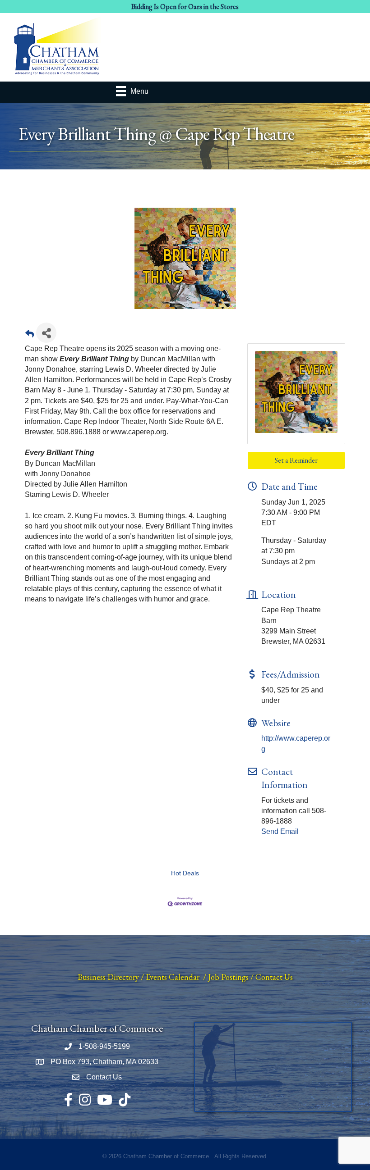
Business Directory (108, 977)
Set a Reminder (296, 460)
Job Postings (228, 977)
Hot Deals (185, 873)
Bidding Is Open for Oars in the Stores (185, 6)
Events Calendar (172, 977)
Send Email (280, 831)
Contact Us (274, 977)
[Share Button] (46, 333)
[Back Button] (29, 335)
